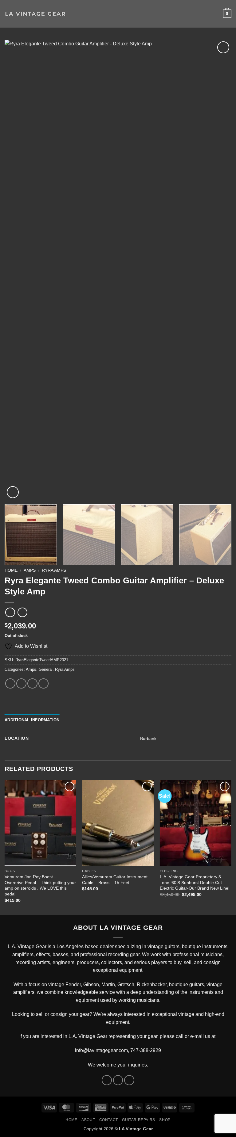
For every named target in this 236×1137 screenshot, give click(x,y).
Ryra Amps (54, 570)
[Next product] (10, 612)
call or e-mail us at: (196, 1036)
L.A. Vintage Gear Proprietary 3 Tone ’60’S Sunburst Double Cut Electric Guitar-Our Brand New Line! (195, 882)
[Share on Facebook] (10, 683)
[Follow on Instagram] (118, 1080)
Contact (108, 1120)
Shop (164, 1120)
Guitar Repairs (138, 1120)
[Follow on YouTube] (129, 1080)
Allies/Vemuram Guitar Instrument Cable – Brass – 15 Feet (115, 879)
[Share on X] (21, 683)
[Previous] (16, 270)
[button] (74, 13)
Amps (30, 570)
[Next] (219, 270)
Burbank (148, 738)
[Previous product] (22, 612)
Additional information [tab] (32, 720)
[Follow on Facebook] (107, 1080)
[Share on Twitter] (32, 683)
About (88, 1120)
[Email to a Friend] (43, 683)
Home (11, 570)
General (46, 669)
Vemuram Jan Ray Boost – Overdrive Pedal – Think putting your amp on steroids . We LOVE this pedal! (40, 885)
